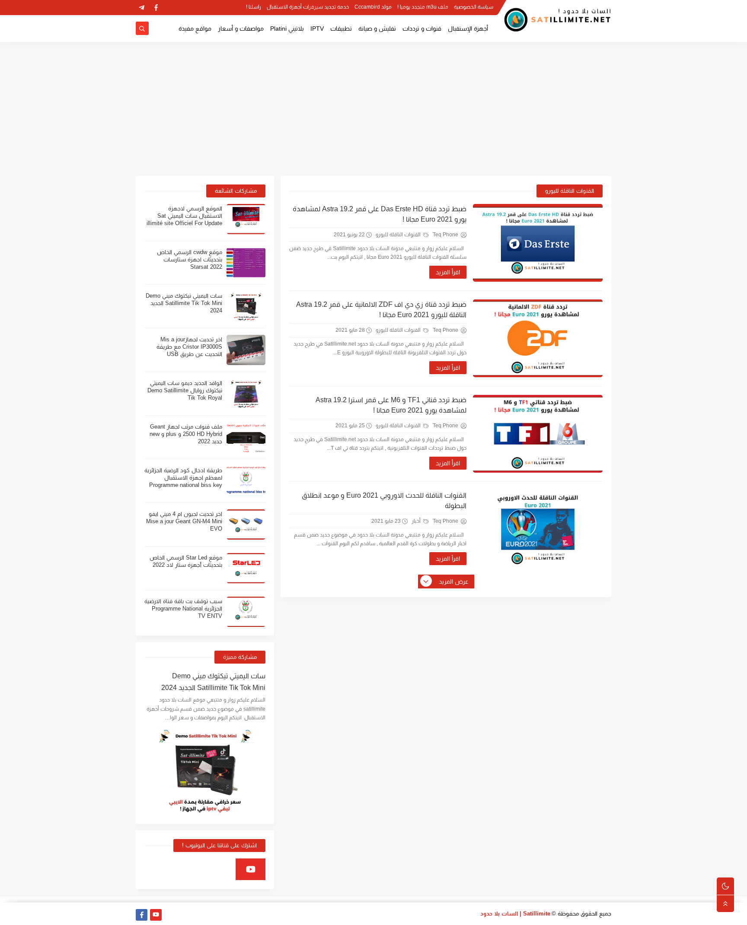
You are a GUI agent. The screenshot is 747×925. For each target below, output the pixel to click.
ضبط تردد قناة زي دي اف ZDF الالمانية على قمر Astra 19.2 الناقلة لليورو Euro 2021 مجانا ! (381, 309)
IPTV (317, 28)
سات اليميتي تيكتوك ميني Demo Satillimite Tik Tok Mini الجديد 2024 (184, 303)
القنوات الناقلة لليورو (399, 235)
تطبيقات (341, 28)
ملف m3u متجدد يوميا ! (422, 7)
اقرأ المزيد (448, 272)
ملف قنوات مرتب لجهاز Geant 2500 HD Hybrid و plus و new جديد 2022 (186, 434)
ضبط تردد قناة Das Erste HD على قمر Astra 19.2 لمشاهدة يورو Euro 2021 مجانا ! (379, 214)
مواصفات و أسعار (241, 28)
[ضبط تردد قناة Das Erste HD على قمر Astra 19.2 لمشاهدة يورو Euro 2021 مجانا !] (538, 243)
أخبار (417, 521)
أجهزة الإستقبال (468, 28)
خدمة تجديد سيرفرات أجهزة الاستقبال (308, 7)
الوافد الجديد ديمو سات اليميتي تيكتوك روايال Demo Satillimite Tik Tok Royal (184, 390)
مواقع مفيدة (195, 28)
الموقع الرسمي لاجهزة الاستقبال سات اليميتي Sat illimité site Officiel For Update (184, 215)
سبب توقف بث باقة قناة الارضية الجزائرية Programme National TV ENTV (183, 608)
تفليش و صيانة (377, 28)
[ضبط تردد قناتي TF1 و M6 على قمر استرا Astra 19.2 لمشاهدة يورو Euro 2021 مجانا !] (538, 434)
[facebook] (156, 7)
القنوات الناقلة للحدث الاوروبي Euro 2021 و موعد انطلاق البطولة (384, 500)
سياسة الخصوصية (473, 7)
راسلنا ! (253, 7)
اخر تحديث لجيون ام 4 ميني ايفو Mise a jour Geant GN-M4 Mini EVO (184, 521)
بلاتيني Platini (287, 28)
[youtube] (250, 869)
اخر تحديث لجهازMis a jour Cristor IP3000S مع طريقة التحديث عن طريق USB (189, 346)
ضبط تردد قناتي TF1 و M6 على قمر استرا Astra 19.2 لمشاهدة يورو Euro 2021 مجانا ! (391, 405)
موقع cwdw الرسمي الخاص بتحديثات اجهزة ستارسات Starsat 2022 (189, 259)
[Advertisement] (373, 108)
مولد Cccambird (373, 7)
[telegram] (141, 7)
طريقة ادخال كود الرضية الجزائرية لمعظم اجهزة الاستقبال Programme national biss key (183, 477)
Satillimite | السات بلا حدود (515, 913)
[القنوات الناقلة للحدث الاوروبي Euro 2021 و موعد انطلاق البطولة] (538, 529)
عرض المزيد (454, 581)
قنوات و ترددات (421, 28)
